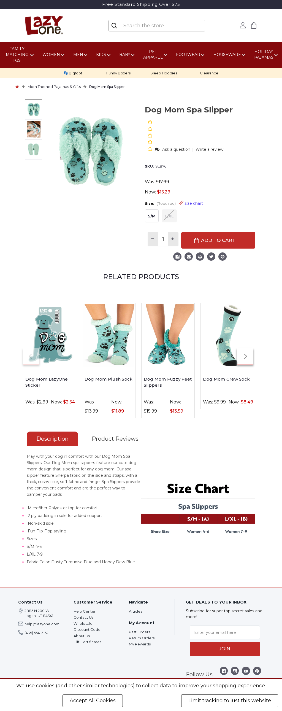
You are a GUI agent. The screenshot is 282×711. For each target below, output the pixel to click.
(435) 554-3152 (36, 633)
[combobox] (157, 25)
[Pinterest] (222, 257)
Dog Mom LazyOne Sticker (46, 382)
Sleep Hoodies (163, 73)
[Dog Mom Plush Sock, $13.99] (108, 335)
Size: (174, 203)
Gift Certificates (87, 642)
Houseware (227, 54)
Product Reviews (115, 438)
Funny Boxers (118, 73)
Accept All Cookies (93, 700)
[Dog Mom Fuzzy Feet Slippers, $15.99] (168, 335)
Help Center (85, 611)
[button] (150, 149)
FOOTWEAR (188, 54)
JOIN (224, 648)
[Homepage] (17, 86)
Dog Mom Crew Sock (226, 379)
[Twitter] (211, 257)
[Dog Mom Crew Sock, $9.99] (227, 335)
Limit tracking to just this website (229, 700)
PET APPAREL (153, 54)
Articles (135, 611)
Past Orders (139, 632)
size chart (194, 203)
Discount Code (87, 629)
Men (78, 54)
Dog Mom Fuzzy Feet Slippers (168, 382)
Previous (31, 356)
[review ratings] (150, 136)
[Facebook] (177, 257)
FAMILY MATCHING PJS (17, 54)
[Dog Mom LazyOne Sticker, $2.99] (49, 335)
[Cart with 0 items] (253, 25)
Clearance (209, 73)
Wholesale (83, 623)
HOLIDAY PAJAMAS (263, 54)
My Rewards (140, 644)
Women (51, 54)
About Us (82, 636)
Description (52, 438)
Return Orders (141, 638)
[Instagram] (235, 672)
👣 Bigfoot (73, 73)
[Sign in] (243, 25)
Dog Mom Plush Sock (109, 379)
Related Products (141, 277)
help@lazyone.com (42, 624)
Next (245, 356)
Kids (101, 54)
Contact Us (83, 617)
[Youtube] (246, 672)
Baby (124, 54)
